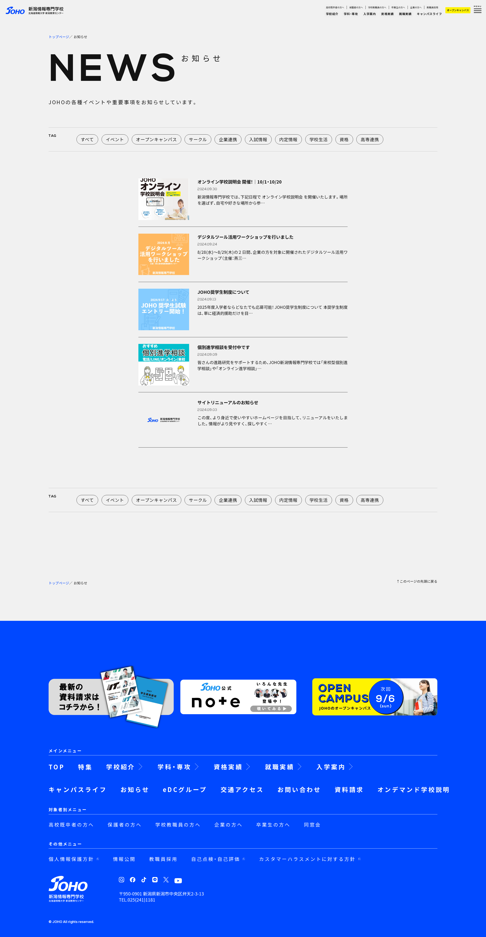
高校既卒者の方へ (335, 7)
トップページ (59, 36)
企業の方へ (416, 7)
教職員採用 (432, 7)
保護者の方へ (356, 7)
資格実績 (387, 14)
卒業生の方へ (398, 7)
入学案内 (369, 14)
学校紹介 (332, 14)
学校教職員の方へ (377, 7)
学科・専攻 (351, 14)
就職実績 (405, 14)
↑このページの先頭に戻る (416, 582)
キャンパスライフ (429, 14)
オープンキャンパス (458, 10)
